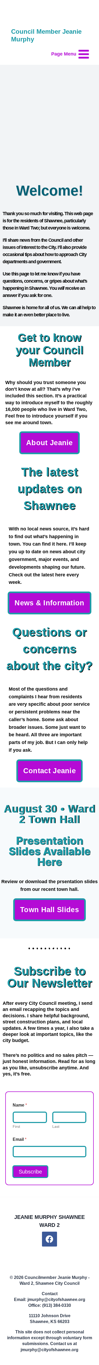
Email (19, 1139)
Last (55, 1126)
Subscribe (30, 1172)
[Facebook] (49, 1239)
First (16, 1126)
